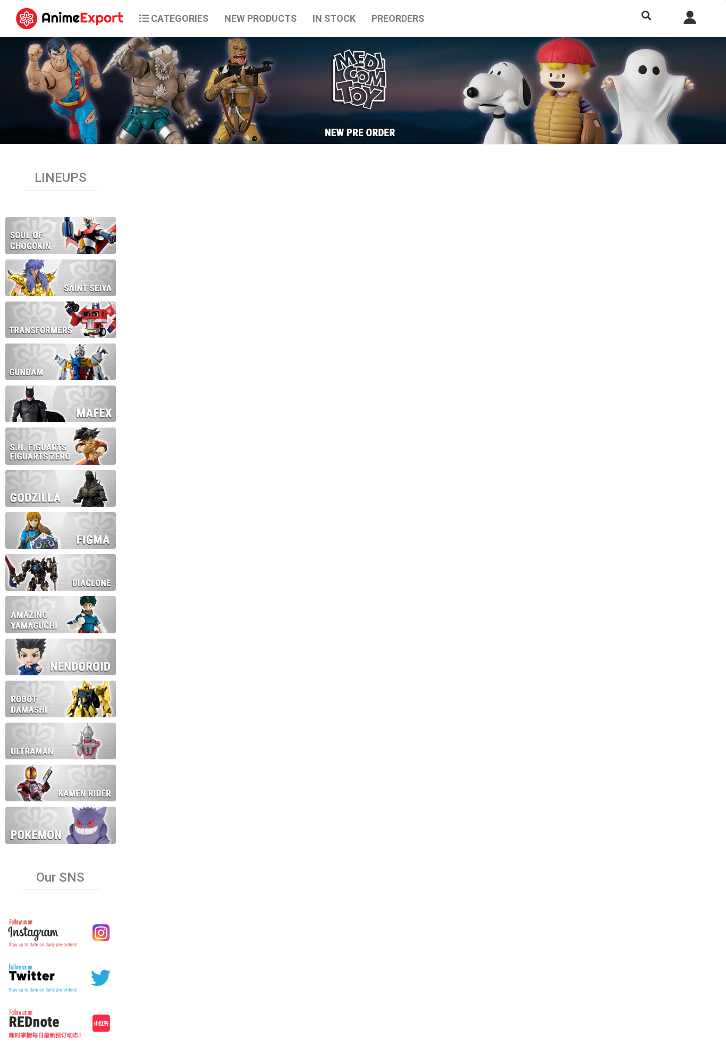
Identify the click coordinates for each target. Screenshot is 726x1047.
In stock (334, 18)
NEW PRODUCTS (260, 18)
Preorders (398, 18)
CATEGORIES (178, 18)
